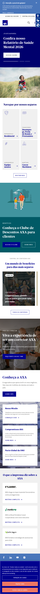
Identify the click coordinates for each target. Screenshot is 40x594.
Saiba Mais (28, 245)
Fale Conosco (8, 13)
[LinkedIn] (10, 557)
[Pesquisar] (29, 22)
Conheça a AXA (11, 418)
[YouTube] (17, 557)
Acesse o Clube (11, 245)
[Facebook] (4, 557)
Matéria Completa (12, 499)
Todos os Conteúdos (20, 312)
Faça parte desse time (14, 356)
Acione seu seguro (12, 16)
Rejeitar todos (20, 584)
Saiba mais (9, 460)
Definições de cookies (20, 578)
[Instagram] (24, 557)
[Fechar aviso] (36, 3)
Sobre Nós (9, 394)
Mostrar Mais (20, 175)
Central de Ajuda (28, 16)
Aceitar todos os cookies (19, 590)
